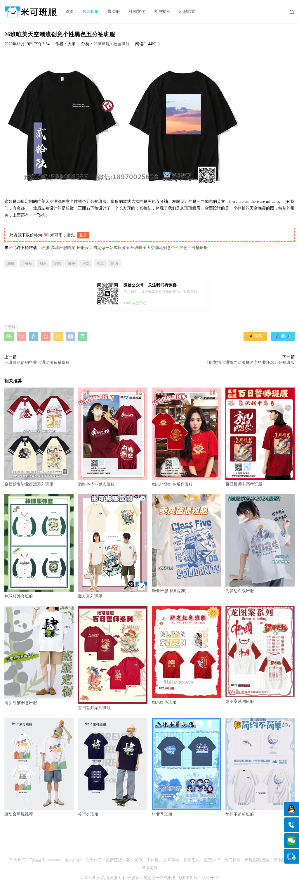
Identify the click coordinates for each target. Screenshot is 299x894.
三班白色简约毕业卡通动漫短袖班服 (37, 362)
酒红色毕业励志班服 (96, 484)
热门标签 (232, 860)
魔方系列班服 (90, 596)
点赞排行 (212, 860)
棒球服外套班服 (18, 596)
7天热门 (37, 860)
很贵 (85, 264)
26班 (10, 264)
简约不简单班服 (239, 814)
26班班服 (101, 44)
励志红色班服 (164, 702)
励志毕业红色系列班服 (172, 484)
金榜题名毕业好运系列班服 (28, 484)
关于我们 (93, 860)
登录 (83, 235)
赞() (283, 336)
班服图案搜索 (257, 860)
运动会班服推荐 (18, 814)
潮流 (100, 264)
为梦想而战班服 (239, 591)
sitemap (54, 860)
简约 (114, 264)
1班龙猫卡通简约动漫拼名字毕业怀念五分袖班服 (251, 362)
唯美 (71, 264)
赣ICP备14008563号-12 (199, 878)
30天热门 (17, 860)
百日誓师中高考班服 (243, 484)
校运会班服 (88, 814)
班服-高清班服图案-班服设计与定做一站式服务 (83, 247)
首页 (70, 11)
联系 (255, 336)
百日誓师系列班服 (94, 708)
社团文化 (137, 11)
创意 (42, 264)
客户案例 (162, 11)
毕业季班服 (162, 814)
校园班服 (91, 11)
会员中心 (73, 860)
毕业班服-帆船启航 (169, 591)
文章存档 (171, 860)
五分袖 (27, 264)
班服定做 (149, 868)
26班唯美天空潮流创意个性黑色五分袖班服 (169, 247)
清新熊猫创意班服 (20, 703)
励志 (57, 264)
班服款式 (187, 11)
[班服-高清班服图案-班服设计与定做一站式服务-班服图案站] (30, 12)
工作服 (153, 860)
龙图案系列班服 (239, 701)
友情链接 (114, 860)
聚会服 (114, 11)
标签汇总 (191, 860)
